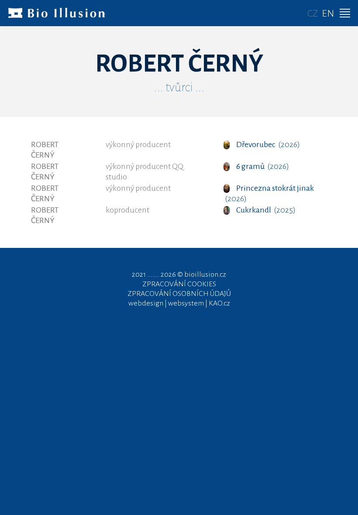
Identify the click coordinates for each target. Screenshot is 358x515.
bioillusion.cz (205, 274)
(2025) (266, 210)
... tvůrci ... (179, 87)
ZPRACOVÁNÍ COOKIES (179, 284)
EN (328, 13)
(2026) (268, 144)
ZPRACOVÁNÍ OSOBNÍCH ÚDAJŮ (179, 294)
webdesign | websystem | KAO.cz (179, 303)
